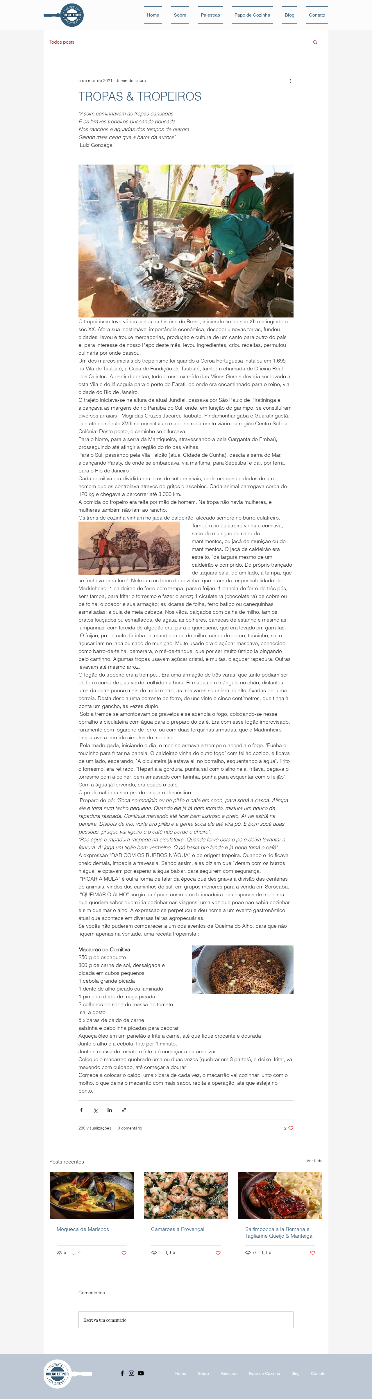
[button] (315, 42)
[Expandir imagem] (186, 241)
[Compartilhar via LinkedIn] (109, 1110)
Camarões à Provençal (177, 1229)
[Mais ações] (290, 80)
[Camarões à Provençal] (186, 1195)
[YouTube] (140, 1373)
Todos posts (61, 42)
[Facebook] (122, 1373)
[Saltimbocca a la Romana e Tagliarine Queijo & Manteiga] (280, 1195)
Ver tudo (315, 1160)
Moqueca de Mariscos (83, 1229)
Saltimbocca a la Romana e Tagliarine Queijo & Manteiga (278, 1232)
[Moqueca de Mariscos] (92, 1195)
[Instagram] (131, 1373)
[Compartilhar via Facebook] (81, 1110)
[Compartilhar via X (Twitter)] (95, 1110)
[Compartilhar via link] (124, 1110)
